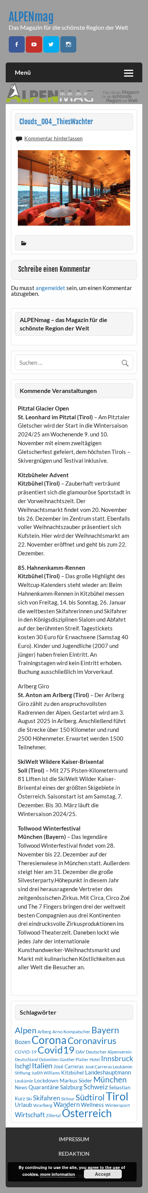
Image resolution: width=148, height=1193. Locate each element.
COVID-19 (25, 1052)
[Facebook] (17, 44)
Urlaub (23, 1104)
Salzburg (71, 1086)
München (110, 1079)
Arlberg (44, 1031)
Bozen (22, 1041)
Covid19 (56, 1049)
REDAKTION (74, 1153)
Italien (42, 1065)
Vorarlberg (42, 1105)
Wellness (92, 1104)
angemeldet (50, 287)
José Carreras (69, 1066)
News (21, 1087)
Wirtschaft (30, 1115)
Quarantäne (43, 1087)
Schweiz (95, 1086)
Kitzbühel (72, 1073)
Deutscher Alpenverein (109, 1052)
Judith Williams (45, 1072)
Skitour (67, 1098)
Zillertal (53, 1115)
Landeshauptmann (108, 1072)
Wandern (67, 1104)
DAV (80, 1052)
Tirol (117, 1096)
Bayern (105, 1030)
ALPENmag (31, 17)
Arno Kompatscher (71, 1031)
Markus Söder (76, 1080)
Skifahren (46, 1098)
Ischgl (23, 1066)
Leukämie (24, 1080)
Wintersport (117, 1105)
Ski (29, 1099)
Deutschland (26, 1059)
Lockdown (46, 1081)
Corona (48, 1040)
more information (57, 1174)
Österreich (87, 1113)
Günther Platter (74, 1059)
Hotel (95, 1059)
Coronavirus (92, 1040)
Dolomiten (48, 1059)
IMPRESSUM (74, 1139)
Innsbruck (117, 1058)
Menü (23, 72)
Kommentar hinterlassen (53, 138)
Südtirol (90, 1097)
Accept (102, 1174)
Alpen (25, 1030)
